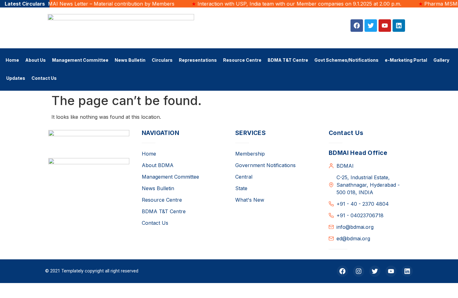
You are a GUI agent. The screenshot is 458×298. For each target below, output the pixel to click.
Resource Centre (242, 60)
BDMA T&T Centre (288, 60)
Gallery (441, 60)
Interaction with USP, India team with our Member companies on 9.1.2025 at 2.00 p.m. (291, 4)
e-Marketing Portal (406, 60)
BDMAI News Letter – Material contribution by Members (99, 4)
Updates (15, 78)
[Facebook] (357, 25)
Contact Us (44, 78)
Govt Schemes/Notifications (346, 60)
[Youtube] (385, 25)
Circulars (162, 60)
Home (12, 60)
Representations (198, 60)
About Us (35, 60)
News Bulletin (130, 60)
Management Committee (80, 60)
